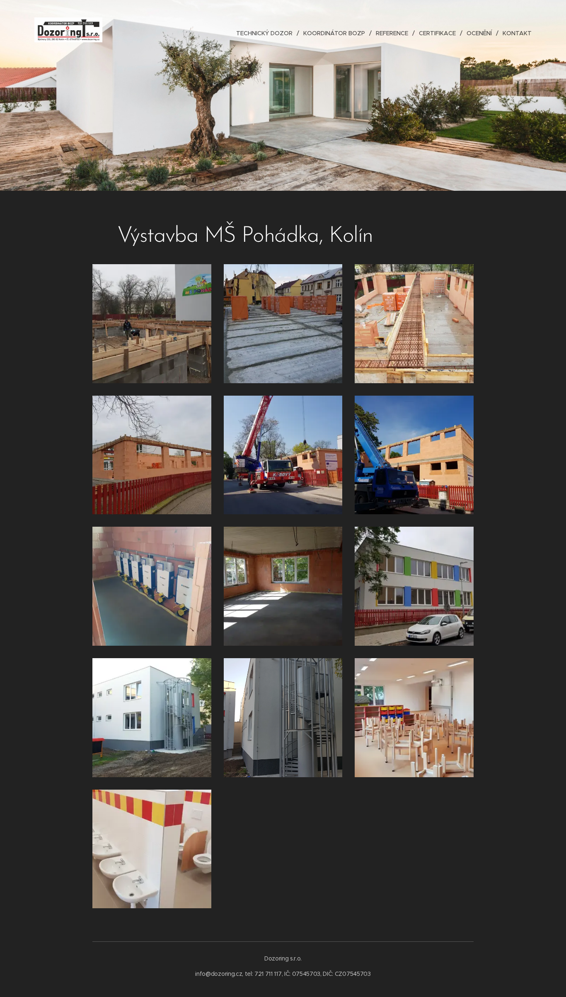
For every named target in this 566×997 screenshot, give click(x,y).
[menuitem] (266, 33)
